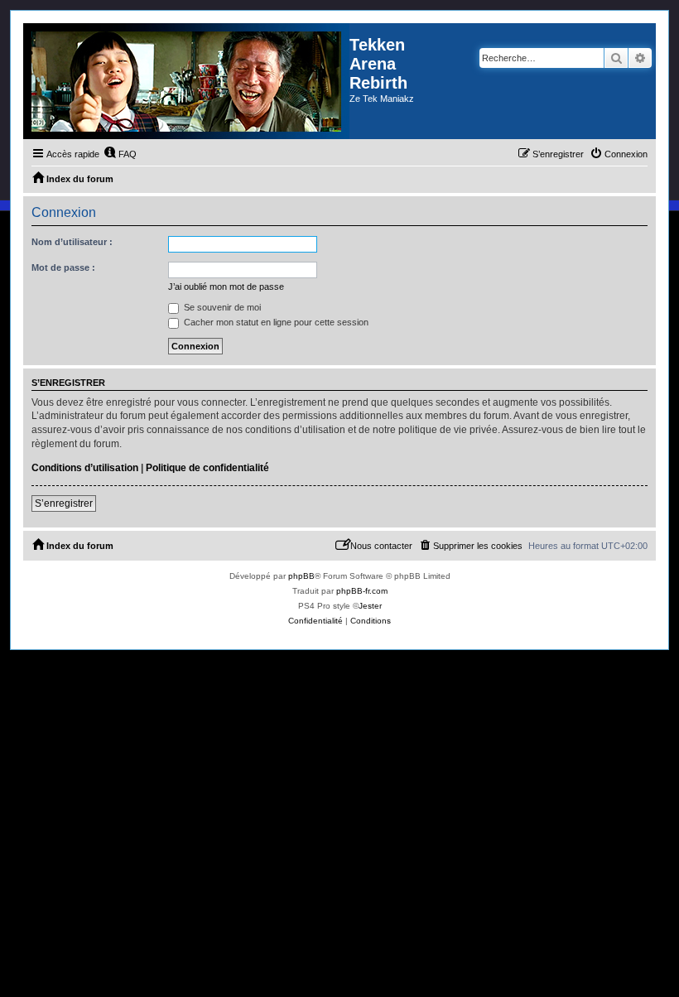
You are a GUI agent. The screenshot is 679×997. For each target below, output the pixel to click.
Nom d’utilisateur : (72, 242)
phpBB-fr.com (362, 590)
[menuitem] (120, 154)
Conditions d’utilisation (84, 468)
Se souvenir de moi (221, 307)
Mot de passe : (63, 267)
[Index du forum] (186, 81)
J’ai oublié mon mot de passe (226, 286)
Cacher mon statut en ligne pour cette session (274, 322)
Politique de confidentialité (207, 468)
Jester (370, 605)
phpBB (301, 575)
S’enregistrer (64, 503)
